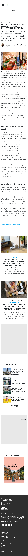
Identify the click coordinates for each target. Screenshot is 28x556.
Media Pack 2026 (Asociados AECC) (8, 537)
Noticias (11, 19)
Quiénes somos (4, 532)
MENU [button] (14, 10)
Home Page (4, 19)
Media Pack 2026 (4, 536)
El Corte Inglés (15, 224)
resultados (5, 224)
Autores (3, 535)
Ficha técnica (4, 533)
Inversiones (19, 19)
